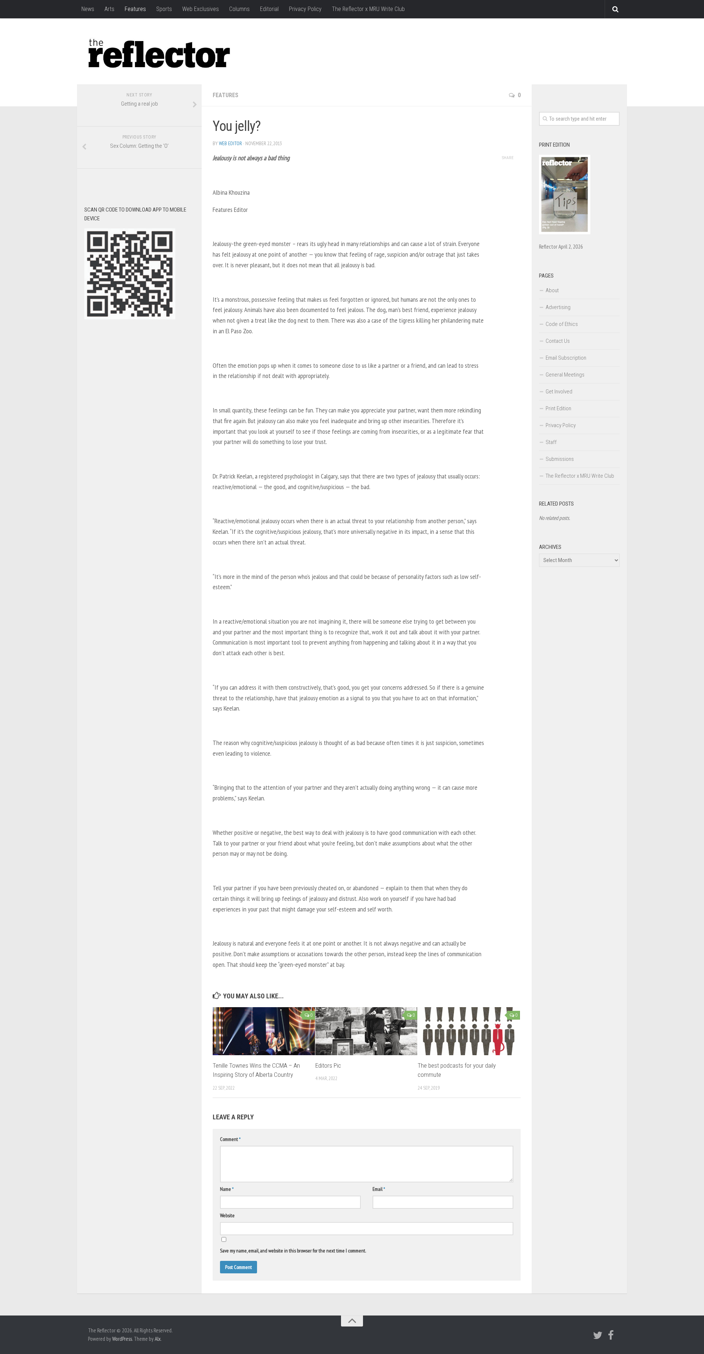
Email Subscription (566, 358)
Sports (164, 8)
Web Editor (230, 143)
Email (379, 1189)
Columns (239, 8)
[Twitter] (598, 1335)
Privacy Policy (305, 8)
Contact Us (558, 341)
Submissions (560, 459)
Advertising (558, 307)
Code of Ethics (562, 324)
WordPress (122, 1338)
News (87, 8)
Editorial (269, 8)
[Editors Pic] (366, 1031)
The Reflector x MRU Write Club (368, 8)
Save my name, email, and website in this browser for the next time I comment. (293, 1250)
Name (227, 1189)
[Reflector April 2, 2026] (564, 232)
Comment (230, 1139)
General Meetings (565, 374)
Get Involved (559, 391)
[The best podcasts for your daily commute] (469, 1031)
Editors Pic (328, 1065)
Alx (158, 1338)
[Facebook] (611, 1335)
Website (227, 1215)
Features (135, 8)
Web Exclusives (200, 8)
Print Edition (558, 408)
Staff (551, 442)
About (552, 290)
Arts (109, 8)
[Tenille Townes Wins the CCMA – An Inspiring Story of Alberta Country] (264, 1031)
